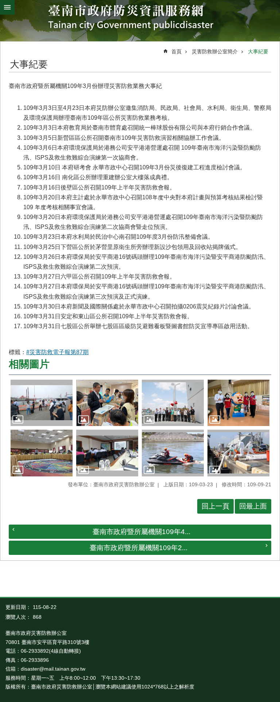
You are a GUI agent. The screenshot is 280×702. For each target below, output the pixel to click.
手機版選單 (7, 7)
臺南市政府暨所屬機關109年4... (141, 532)
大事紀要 (258, 51)
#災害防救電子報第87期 (57, 352)
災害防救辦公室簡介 (215, 51)
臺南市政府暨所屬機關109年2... (138, 548)
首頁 (176, 51)
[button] (42, 403)
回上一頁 (215, 506)
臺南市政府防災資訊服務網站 (140, 19)
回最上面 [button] (253, 506)
